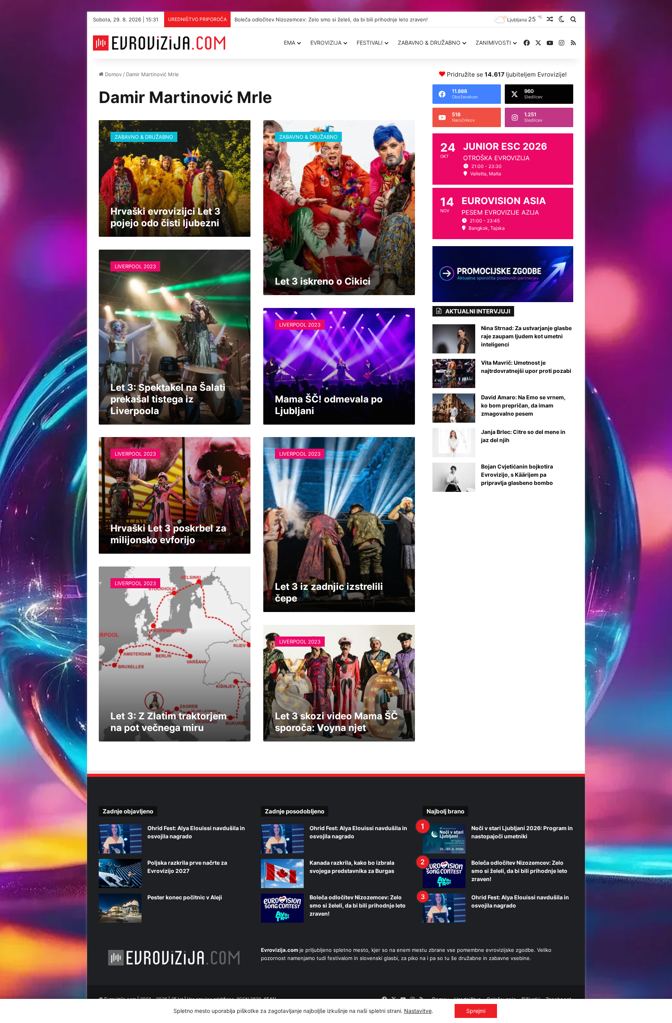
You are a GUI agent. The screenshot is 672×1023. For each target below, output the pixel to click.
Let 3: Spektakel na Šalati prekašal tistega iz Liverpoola (168, 399)
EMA (289, 42)
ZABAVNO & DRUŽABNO (429, 42)
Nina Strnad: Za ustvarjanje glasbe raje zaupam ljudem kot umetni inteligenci (526, 336)
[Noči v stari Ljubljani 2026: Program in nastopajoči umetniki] (444, 838)
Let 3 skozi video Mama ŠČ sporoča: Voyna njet (336, 721)
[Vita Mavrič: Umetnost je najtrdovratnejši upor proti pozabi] (453, 373)
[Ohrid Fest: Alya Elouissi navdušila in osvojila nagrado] (120, 838)
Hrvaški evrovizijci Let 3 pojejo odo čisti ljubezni (165, 217)
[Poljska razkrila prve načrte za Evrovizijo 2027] (120, 873)
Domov (112, 74)
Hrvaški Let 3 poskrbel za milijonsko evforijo (168, 534)
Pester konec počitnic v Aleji (184, 897)
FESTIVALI (370, 42)
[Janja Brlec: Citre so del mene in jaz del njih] (453, 442)
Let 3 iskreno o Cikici (323, 281)
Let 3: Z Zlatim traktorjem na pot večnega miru (168, 721)
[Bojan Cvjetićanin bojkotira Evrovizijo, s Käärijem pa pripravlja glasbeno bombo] (453, 477)
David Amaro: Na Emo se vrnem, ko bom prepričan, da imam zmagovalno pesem (523, 405)
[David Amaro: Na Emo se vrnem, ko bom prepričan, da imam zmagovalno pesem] (453, 408)
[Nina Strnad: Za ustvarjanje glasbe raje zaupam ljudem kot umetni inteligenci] (453, 338)
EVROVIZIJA (325, 42)
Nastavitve (418, 1010)
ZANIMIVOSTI (493, 42)
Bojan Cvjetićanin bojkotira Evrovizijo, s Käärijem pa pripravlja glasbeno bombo (517, 474)
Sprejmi (475, 1010)
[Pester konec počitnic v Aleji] (120, 908)
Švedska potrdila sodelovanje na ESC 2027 (286, 19)
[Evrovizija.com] (159, 43)
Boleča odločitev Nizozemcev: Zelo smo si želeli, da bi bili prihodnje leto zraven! (358, 905)
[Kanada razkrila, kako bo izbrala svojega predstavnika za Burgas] (282, 873)
